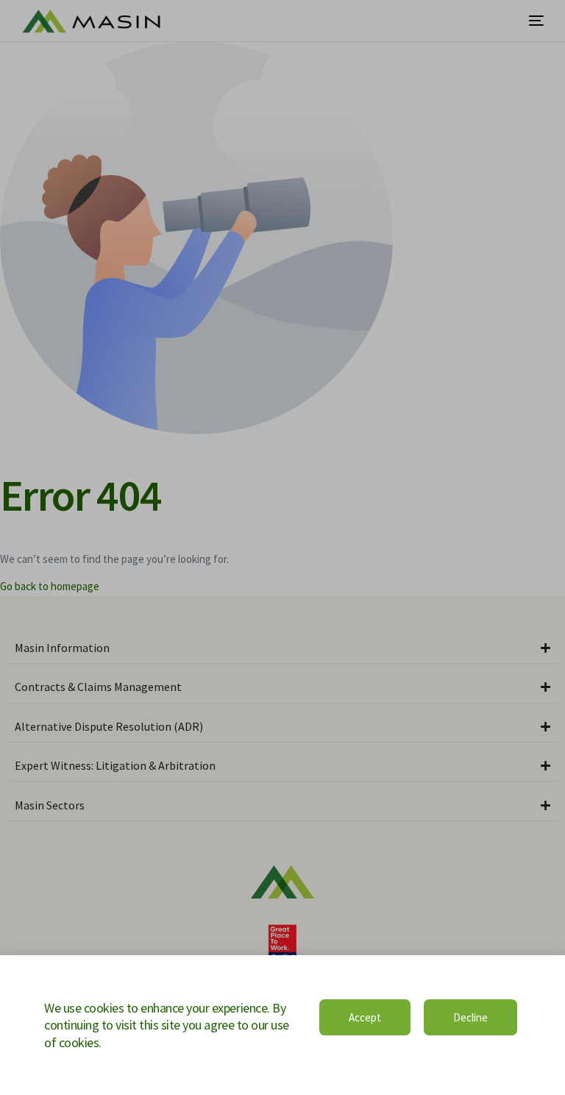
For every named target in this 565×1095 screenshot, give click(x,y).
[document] (282, 547)
